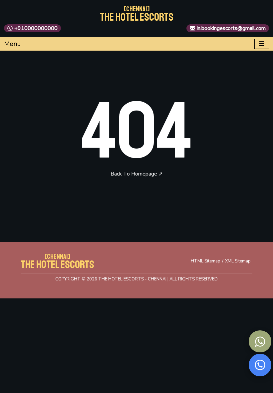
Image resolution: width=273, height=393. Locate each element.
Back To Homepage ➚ (137, 174)
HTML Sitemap (205, 261)
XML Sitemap (238, 261)
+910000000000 (36, 28)
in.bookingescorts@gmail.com (231, 28)
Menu (12, 43)
